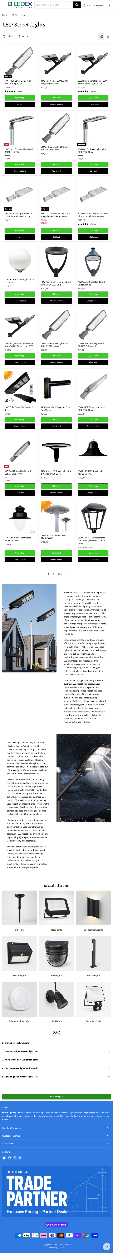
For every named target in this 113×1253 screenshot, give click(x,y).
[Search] (77, 4)
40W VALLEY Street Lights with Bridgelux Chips (91, 283)
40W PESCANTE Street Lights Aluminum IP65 (91, 473)
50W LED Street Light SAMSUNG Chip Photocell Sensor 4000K (19, 215)
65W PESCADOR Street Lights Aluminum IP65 (18, 539)
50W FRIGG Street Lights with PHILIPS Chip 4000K (91, 345)
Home (5, 15)
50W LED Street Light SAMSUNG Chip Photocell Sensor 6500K (55, 215)
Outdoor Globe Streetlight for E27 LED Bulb (20, 281)
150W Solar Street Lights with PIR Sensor (20, 409)
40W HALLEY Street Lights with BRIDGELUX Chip (92, 151)
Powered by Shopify (56, 1247)
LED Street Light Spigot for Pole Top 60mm (55, 409)
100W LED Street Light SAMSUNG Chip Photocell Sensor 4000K (93, 215)
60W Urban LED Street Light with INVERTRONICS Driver (56, 473)
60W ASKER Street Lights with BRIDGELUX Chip (91, 409)
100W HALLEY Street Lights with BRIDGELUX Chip (19, 151)
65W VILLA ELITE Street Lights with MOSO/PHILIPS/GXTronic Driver (91, 540)
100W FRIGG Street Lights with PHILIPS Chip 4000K (55, 345)
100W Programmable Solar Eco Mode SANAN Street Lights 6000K (19, 345)
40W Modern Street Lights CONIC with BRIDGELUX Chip (56, 283)
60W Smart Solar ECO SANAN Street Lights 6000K (54, 82)
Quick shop (19, 97)
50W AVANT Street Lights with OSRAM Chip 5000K (18, 473)
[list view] (107, 36)
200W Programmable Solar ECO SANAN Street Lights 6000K (92, 82)
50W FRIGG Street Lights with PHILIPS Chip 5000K (18, 82)
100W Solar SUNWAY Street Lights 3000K (53, 537)
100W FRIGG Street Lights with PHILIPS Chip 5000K (55, 148)
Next (60, 574)
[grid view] (101, 36)
